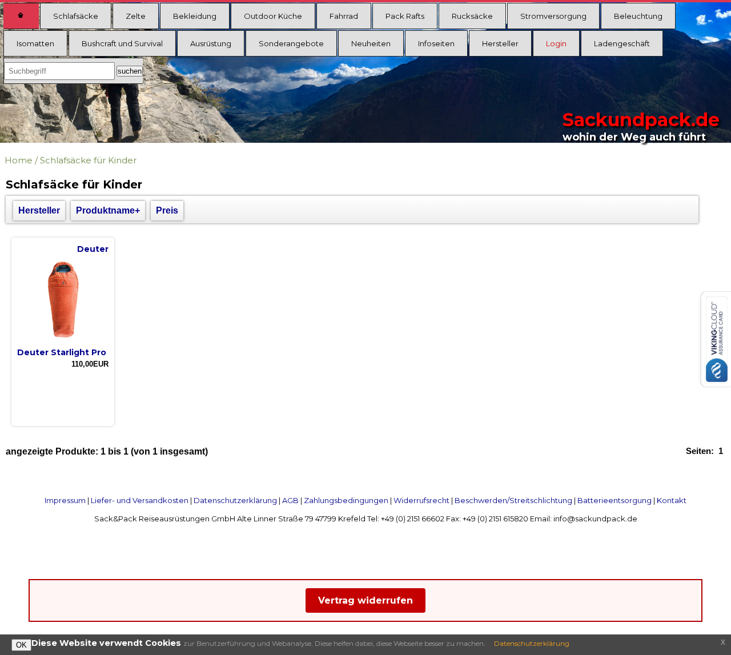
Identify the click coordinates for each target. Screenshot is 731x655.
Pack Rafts (404, 16)
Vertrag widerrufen (365, 600)
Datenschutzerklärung (235, 500)
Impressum (65, 500)
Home (19, 160)
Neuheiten (371, 43)
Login (556, 43)
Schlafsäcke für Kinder (88, 160)
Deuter (93, 249)
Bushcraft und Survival (122, 43)
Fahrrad (344, 16)
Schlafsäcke (75, 16)
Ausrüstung (210, 43)
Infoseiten (436, 43)
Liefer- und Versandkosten (139, 500)
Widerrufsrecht (421, 500)
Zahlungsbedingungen (346, 500)
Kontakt (671, 500)
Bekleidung (194, 16)
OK (21, 645)
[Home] (21, 16)
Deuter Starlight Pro (61, 352)
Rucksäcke (472, 16)
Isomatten (35, 43)
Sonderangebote (291, 43)
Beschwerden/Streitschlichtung (513, 500)
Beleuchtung (638, 16)
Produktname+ (108, 210)
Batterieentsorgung (614, 500)
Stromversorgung (553, 16)
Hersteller (500, 43)
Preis (167, 210)
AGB (290, 500)
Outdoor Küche (273, 16)
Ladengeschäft (622, 43)
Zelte (136, 16)
